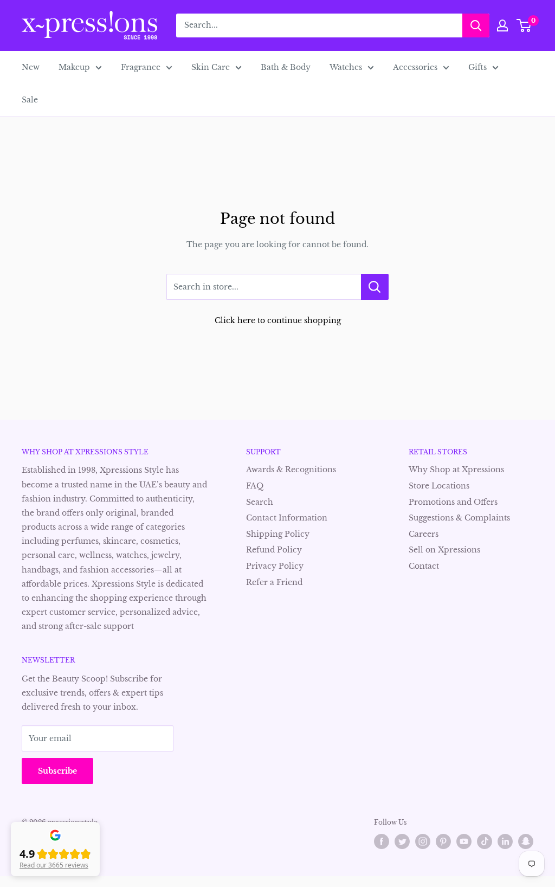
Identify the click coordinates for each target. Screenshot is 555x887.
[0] (524, 25)
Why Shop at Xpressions (456, 469)
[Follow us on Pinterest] (443, 841)
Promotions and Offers (453, 502)
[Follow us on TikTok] (484, 841)
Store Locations (439, 486)
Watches (346, 67)
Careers (423, 534)
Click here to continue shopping (278, 320)
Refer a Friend (274, 582)
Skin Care (210, 67)
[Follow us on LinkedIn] (505, 841)
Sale (30, 100)
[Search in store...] (375, 287)
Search (259, 502)
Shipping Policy (277, 534)
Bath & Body (286, 67)
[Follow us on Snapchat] (525, 841)
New (31, 67)
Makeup (74, 67)
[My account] (502, 25)
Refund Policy (274, 550)
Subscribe (57, 771)
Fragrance (140, 67)
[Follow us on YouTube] (464, 841)
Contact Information (286, 518)
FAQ (254, 486)
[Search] (475, 25)
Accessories (415, 67)
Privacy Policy (275, 566)
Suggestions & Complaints (459, 518)
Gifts (477, 67)
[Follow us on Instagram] (422, 841)
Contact (424, 566)
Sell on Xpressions (444, 550)
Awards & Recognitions (291, 469)
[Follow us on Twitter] (402, 841)
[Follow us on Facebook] (381, 841)
